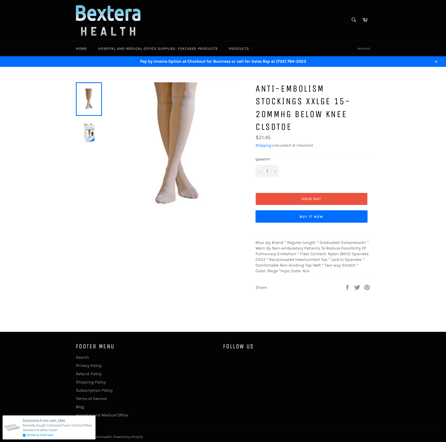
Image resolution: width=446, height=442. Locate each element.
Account (363, 48)
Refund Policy (89, 373)
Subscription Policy (94, 390)
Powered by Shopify (128, 437)
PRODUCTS (239, 48)
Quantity (263, 159)
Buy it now (312, 217)
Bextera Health (100, 437)
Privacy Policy (89, 365)
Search (82, 357)
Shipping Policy (91, 382)
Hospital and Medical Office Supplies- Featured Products (158, 48)
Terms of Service (91, 398)
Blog (80, 406)
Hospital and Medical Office (102, 415)
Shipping (263, 145)
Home (81, 48)
